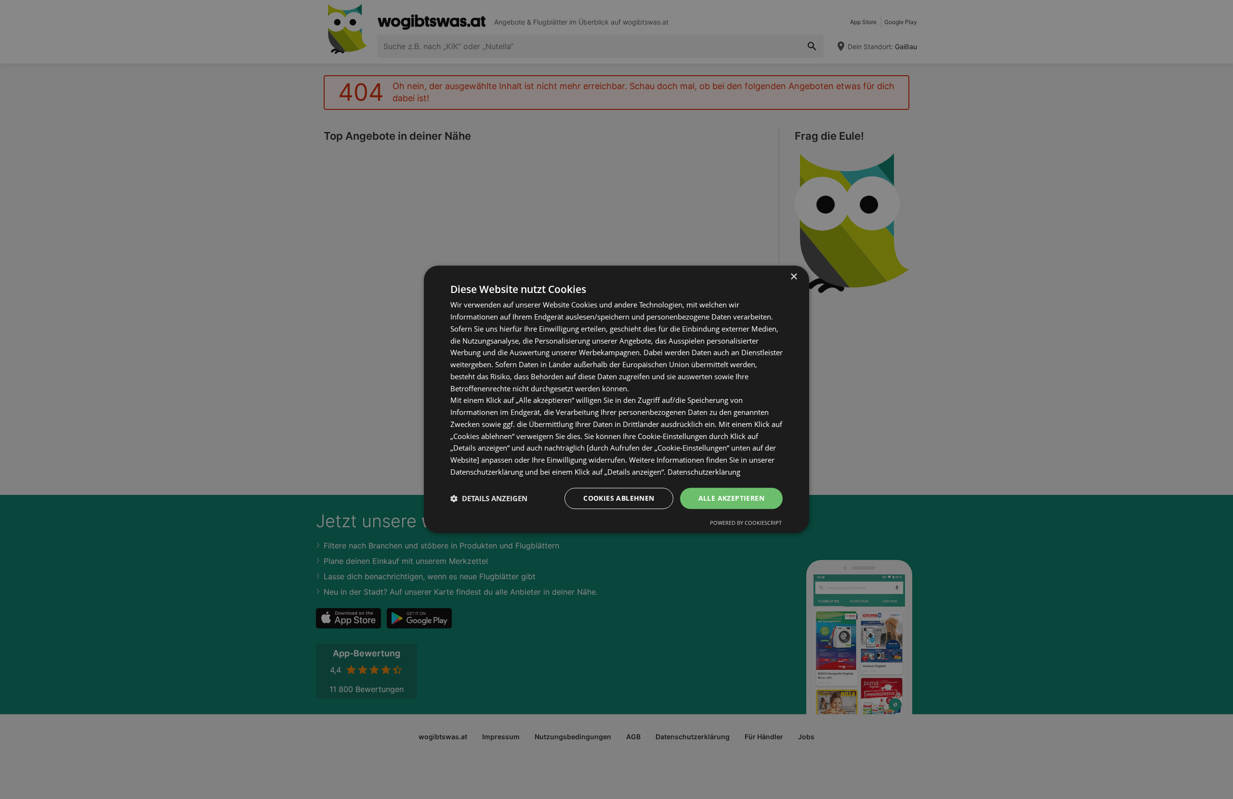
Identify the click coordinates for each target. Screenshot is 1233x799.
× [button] (793, 276)
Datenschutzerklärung (704, 472)
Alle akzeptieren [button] (731, 498)
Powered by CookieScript (746, 523)
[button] (488, 498)
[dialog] (616, 399)
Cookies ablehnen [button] (618, 498)
